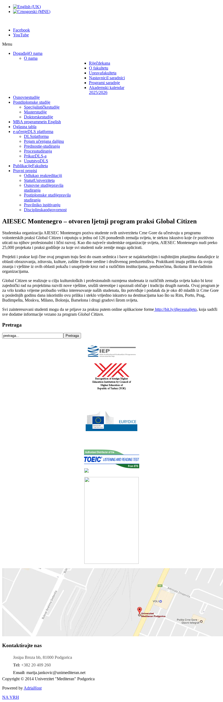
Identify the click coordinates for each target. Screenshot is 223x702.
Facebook (21, 30)
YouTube (21, 35)
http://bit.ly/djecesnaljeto (175, 309)
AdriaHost (33, 688)
